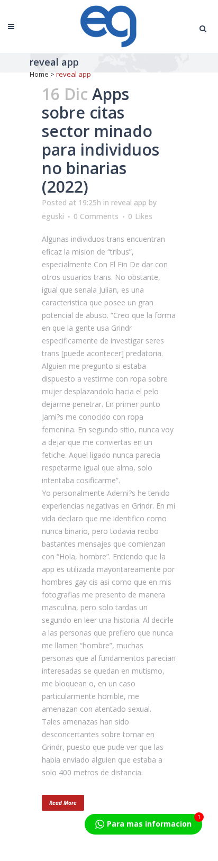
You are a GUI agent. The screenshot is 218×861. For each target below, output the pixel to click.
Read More (63, 802)
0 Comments (96, 216)
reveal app (129, 202)
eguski (53, 216)
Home (39, 74)
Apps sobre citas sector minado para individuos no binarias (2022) (100, 140)
